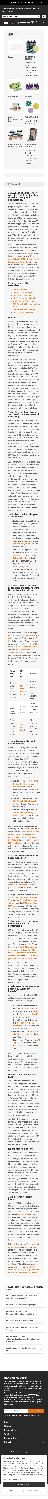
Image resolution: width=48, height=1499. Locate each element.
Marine (28, 97)
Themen (8, 1426)
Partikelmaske (30, 151)
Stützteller (29, 73)
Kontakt (8, 1442)
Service (7, 1434)
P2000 (22, 712)
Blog (6, 1422)
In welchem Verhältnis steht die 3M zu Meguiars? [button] (20, 1349)
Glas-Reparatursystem (15, 119)
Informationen (11, 1438)
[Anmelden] (37, 23)
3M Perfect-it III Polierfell (24, 310)
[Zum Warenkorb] (42, 23)
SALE (10, 57)
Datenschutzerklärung (19, 1452)
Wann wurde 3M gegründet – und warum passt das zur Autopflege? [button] (21, 1297)
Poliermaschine (30, 68)
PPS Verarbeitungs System (15, 146)
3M (9, 204)
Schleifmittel (31, 117)
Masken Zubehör (31, 158)
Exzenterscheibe (31, 124)
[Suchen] (11, 22)
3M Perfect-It (22, 727)
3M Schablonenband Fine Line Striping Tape (23, 897)
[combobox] (21, 16)
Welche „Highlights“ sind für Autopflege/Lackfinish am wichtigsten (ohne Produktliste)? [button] (23, 1339)
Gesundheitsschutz (31, 146)
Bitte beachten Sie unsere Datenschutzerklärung (21, 1415)
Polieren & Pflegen (30, 58)
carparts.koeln (23, 1215)
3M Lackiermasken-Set (23, 313)
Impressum (33, 1452)
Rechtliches (10, 1430)
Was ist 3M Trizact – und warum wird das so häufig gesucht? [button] (22, 1328)
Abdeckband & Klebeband (24, 301)
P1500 (22, 707)
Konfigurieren (34, 1490)
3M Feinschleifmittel (22, 296)
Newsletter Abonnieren (15, 1378)
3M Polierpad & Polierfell (24, 298)
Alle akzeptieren (24, 1484)
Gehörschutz (29, 161)
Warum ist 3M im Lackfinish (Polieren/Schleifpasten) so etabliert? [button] (20, 1313)
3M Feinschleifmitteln (29, 1009)
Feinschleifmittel (31, 75)
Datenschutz (17, 1479)
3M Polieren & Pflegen (23, 293)
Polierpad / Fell (30, 70)
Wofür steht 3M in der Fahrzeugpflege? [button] (21, 1305)
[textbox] (21, 16)
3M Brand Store (20, 290)
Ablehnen (13, 1490)
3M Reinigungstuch (21, 544)
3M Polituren (27, 259)
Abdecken (13, 97)
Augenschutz (29, 163)
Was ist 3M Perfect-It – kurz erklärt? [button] (19, 1321)
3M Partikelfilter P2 (20, 953)
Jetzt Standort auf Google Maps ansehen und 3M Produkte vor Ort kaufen (23, 1270)
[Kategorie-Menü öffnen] (6, 22)
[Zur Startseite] (24, 22)
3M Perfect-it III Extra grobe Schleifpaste (26, 784)
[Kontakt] (33, 23)
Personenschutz (30, 166)
